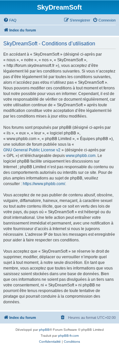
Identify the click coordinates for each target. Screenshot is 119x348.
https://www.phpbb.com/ (44, 183)
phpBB (44, 329)
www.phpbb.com (81, 155)
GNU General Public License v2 (31, 150)
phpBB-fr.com (68, 335)
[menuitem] (10, 20)
